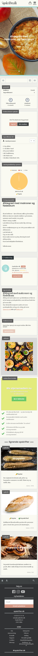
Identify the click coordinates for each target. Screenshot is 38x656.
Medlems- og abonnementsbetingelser (26, 644)
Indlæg (26, 635)
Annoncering (12, 633)
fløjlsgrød (19, 309)
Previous (5, 356)
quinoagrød (7, 309)
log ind (13, 124)
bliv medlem (23, 124)
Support (11, 638)
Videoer (26, 633)
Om (12, 631)
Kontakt (11, 635)
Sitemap (11, 642)
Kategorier (26, 631)
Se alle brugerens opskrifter (20, 272)
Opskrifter (9, 3)
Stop (2, 356)
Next (32, 356)
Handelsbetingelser (26, 640)
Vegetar (20, 194)
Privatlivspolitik (26, 638)
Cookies (11, 640)
